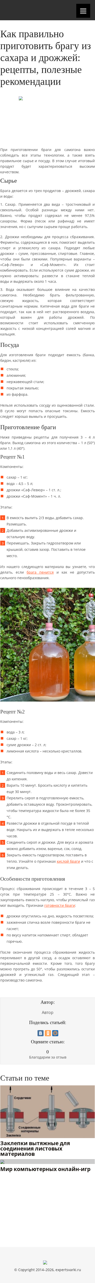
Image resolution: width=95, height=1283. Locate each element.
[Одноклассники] (48, 1033)
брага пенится (40, 572)
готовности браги (59, 905)
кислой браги (68, 861)
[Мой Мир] (55, 1033)
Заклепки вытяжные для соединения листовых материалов (35, 1149)
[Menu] (83, 11)
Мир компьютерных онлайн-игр (45, 1169)
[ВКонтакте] (40, 1033)
